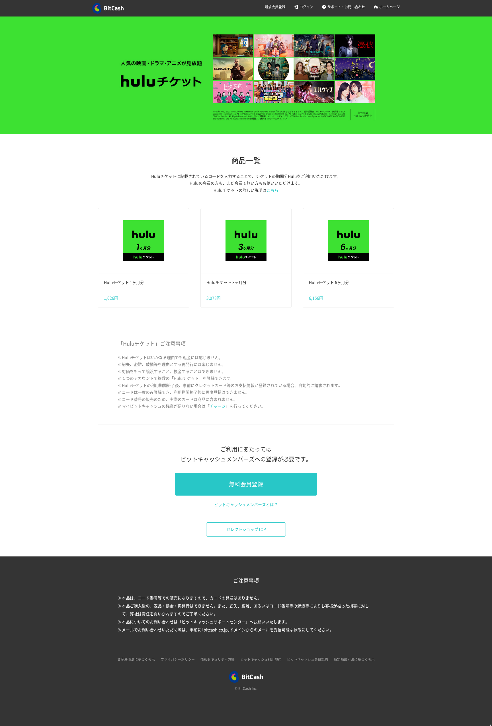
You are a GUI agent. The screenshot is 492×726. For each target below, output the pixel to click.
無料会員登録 (246, 484)
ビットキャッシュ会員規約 (307, 659)
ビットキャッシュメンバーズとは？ (246, 505)
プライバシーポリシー (178, 659)
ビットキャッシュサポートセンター (213, 622)
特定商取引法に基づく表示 (354, 659)
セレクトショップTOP (246, 529)
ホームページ (389, 7)
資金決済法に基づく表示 (136, 659)
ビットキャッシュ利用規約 (260, 659)
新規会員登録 (275, 7)
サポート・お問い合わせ (346, 7)
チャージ (218, 406)
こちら (272, 190)
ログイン (306, 7)
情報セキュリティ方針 (217, 659)
